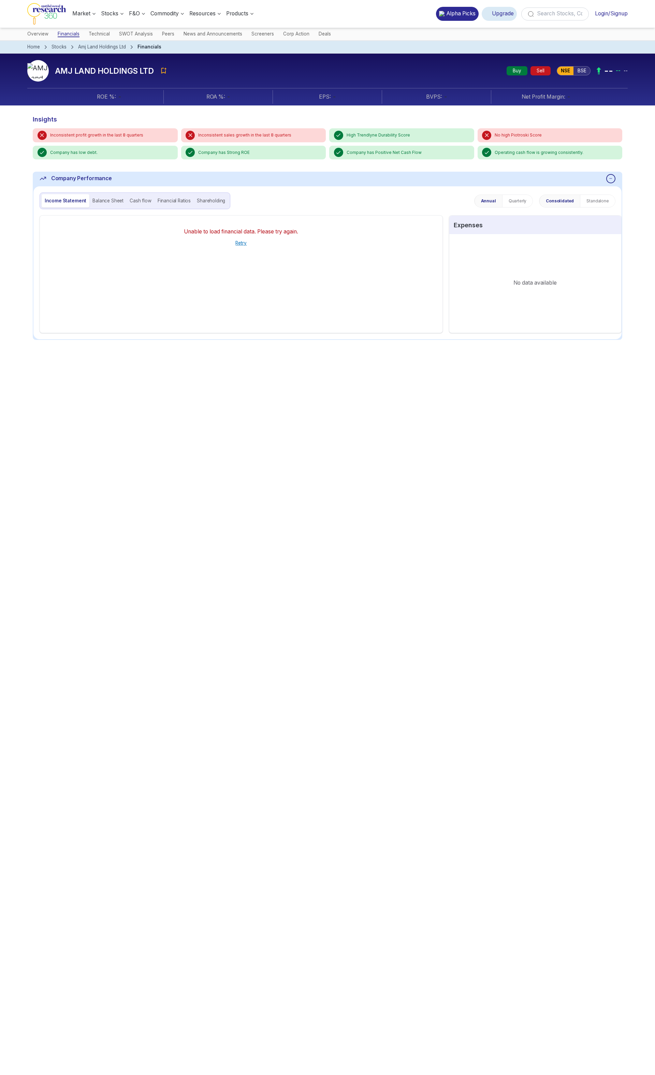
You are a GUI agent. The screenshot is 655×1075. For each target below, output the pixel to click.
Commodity (164, 13)
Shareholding (211, 200)
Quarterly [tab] (518, 200)
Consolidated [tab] (560, 200)
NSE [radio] (565, 70)
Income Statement (65, 200)
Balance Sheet (107, 200)
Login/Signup (611, 13)
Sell (540, 70)
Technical (99, 34)
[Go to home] (46, 14)
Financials (68, 34)
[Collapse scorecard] (610, 178)
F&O (134, 13)
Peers (168, 34)
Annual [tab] (488, 200)
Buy (517, 70)
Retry (241, 243)
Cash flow (140, 200)
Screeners (262, 34)
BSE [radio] (582, 70)
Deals (325, 34)
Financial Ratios (174, 200)
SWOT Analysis (136, 34)
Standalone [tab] (597, 200)
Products (237, 13)
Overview (37, 34)
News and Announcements (213, 34)
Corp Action (296, 34)
